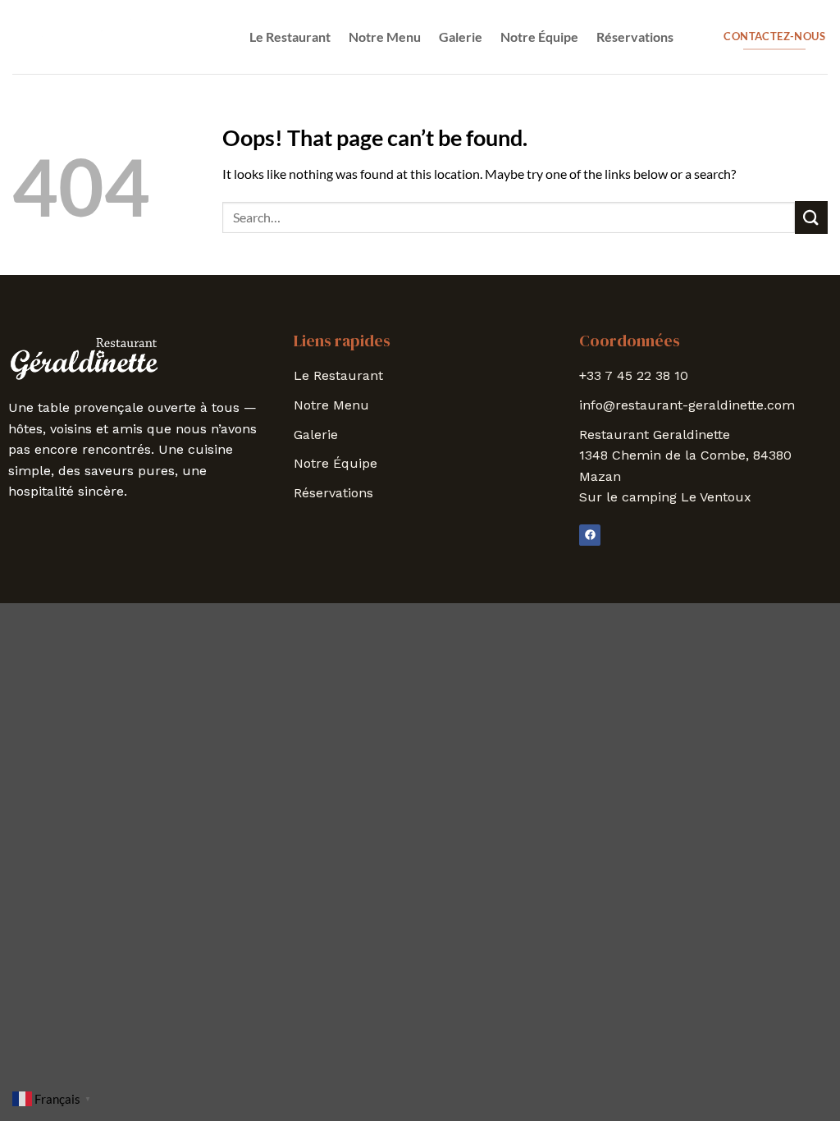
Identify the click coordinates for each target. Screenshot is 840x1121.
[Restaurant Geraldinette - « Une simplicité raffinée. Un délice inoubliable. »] (94, 36)
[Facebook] (589, 535)
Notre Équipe (539, 36)
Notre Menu (385, 36)
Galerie (460, 36)
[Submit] (811, 217)
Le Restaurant (290, 36)
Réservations (634, 36)
